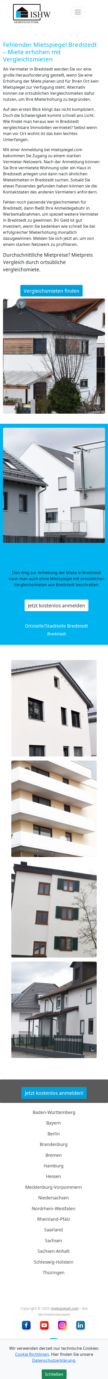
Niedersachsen (53, 1198)
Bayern (53, 1123)
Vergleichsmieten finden (51, 290)
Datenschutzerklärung (53, 1360)
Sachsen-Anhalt (53, 1251)
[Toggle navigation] (78, 12)
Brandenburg (54, 1144)
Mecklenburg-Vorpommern (53, 1187)
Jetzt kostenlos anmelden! (54, 1093)
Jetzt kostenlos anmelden (56, 605)
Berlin (53, 1134)
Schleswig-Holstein (53, 1262)
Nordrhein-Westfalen (53, 1208)
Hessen (53, 1176)
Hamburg (54, 1166)
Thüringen (54, 1272)
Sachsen (53, 1240)
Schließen (54, 1374)
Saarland (53, 1230)
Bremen (53, 1155)
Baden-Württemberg (54, 1112)
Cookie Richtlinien (32, 1354)
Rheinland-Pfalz (53, 1219)
